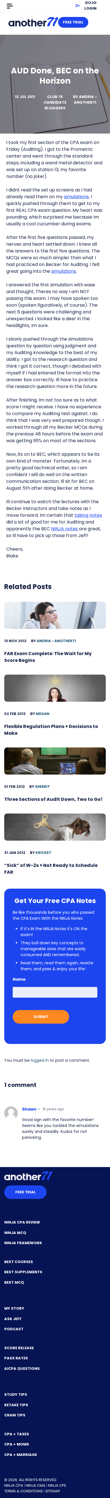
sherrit (42, 786)
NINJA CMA (35, 1485)
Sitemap (52, 1491)
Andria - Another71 (85, 99)
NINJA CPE (57, 1485)
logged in (40, 1060)
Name (19, 979)
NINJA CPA (13, 1485)
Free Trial (73, 22)
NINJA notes (64, 529)
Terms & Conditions (23, 1491)
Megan (42, 713)
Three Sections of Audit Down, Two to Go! (53, 799)
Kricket (43, 852)
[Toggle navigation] (9, 6)
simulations (76, 196)
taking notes (88, 515)
